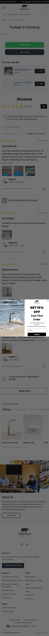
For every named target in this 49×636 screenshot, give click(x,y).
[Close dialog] (47, 300)
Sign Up (36, 334)
